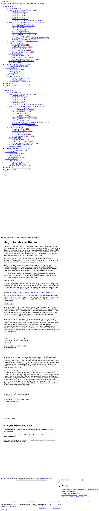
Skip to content (5, 1)
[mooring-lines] (9, 304)
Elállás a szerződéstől (55, 501)
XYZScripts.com (56, 507)
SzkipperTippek (47, 478)
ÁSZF (42, 501)
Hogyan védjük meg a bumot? (70, 493)
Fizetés (68, 501)
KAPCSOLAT (88, 501)
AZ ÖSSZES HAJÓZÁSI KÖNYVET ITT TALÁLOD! (31, 480)
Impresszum (14, 501)
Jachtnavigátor (5, 478)
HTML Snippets (42, 507)
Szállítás (77, 501)
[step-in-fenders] (28, 292)
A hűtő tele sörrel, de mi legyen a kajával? (74, 495)
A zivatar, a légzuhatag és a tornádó (72, 496)
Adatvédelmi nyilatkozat (29, 501)
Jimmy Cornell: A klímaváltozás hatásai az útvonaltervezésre (79, 489)
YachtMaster (47, 253)
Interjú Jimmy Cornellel (68, 491)
